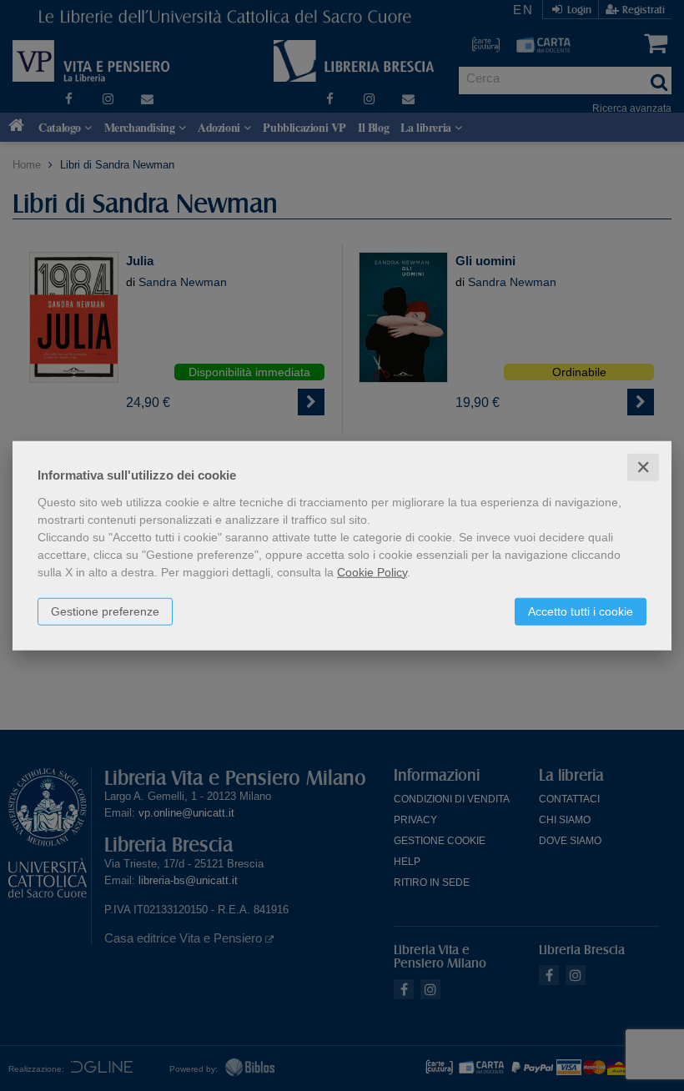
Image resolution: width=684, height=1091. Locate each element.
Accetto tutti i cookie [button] (580, 610)
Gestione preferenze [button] (105, 610)
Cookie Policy (372, 571)
